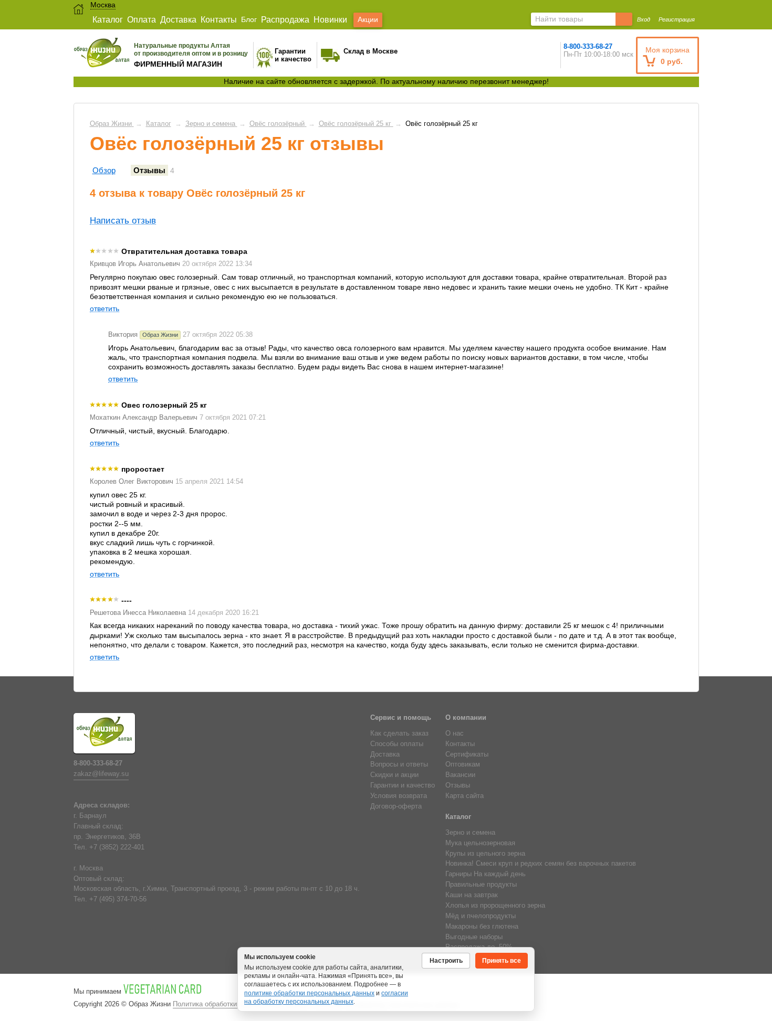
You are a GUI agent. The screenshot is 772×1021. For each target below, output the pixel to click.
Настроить (446, 960)
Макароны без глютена (481, 926)
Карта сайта (464, 796)
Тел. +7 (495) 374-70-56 (110, 899)
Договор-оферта (396, 806)
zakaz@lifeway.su (101, 774)
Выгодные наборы (474, 937)
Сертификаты (466, 754)
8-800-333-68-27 (588, 46)
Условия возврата (398, 796)
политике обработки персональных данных (309, 993)
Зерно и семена (470, 832)
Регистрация (677, 19)
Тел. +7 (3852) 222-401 (109, 847)
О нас (454, 733)
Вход (643, 19)
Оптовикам (462, 764)
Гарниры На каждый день (485, 874)
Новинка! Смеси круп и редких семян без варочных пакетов (540, 863)
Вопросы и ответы (399, 764)
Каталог (107, 19)
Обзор (104, 170)
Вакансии (460, 775)
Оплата (141, 19)
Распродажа (285, 19)
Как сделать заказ (399, 733)
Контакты (219, 19)
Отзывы (149, 170)
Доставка (178, 19)
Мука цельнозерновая (480, 843)
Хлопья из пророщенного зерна (495, 905)
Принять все (501, 960)
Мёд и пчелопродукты (480, 916)
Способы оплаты (396, 744)
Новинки (330, 19)
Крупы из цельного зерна (485, 853)
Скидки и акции (394, 775)
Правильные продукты (481, 884)
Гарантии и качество (402, 785)
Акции (368, 19)
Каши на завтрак (471, 895)
